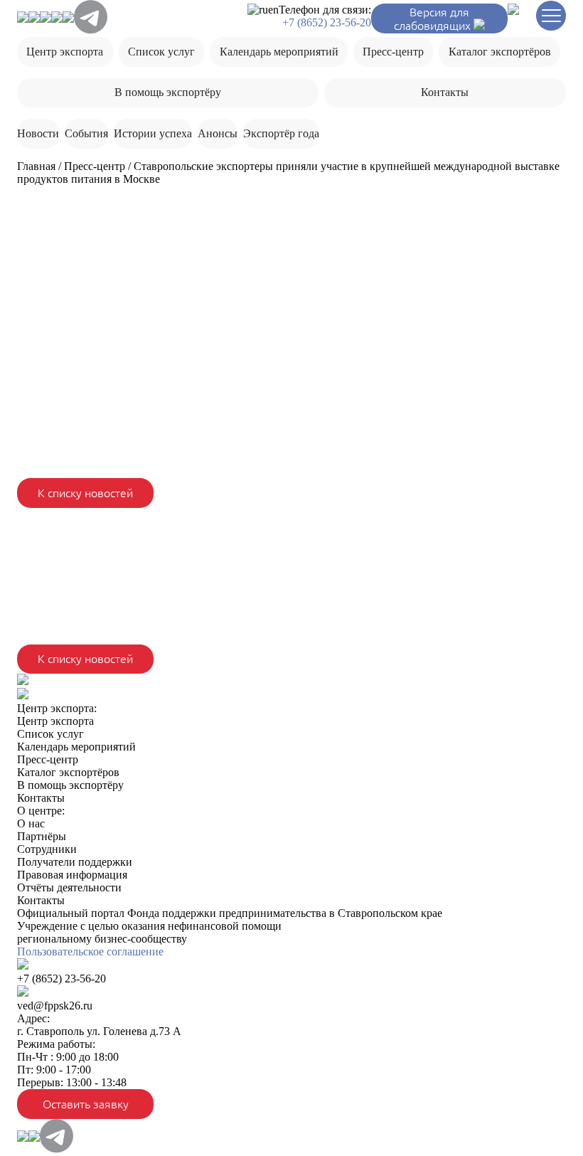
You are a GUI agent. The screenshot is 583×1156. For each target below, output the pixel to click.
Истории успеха (153, 133)
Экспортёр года (281, 133)
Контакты (445, 92)
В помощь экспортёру (167, 92)
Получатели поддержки (74, 862)
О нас (31, 823)
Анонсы (217, 133)
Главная (36, 166)
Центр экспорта (64, 52)
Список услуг (161, 52)
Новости (38, 133)
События (86, 133)
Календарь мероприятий (279, 52)
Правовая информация (72, 875)
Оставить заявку (86, 1104)
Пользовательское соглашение (90, 951)
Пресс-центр (393, 52)
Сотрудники (47, 849)
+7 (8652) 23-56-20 (326, 22)
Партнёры (41, 836)
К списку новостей (85, 493)
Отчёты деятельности (69, 887)
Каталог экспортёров (500, 52)
